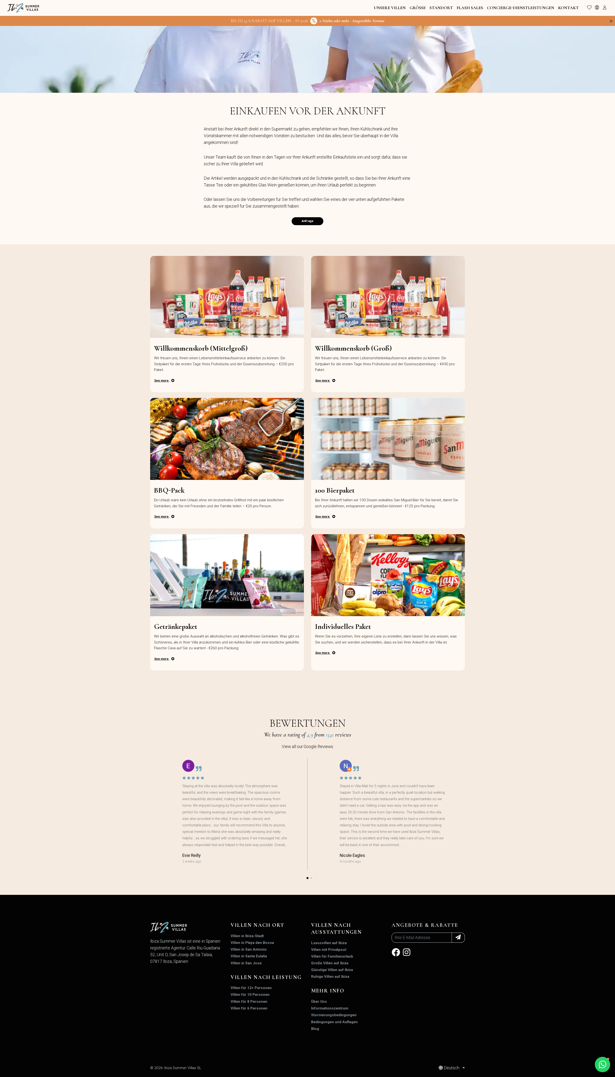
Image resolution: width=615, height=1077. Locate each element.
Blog (315, 1029)
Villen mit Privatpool (328, 949)
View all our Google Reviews (307, 746)
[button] (307, 878)
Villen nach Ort (257, 925)
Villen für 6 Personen (249, 1008)
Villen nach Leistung (266, 977)
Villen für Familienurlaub (332, 956)
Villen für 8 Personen (249, 1001)
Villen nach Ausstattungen (336, 928)
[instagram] (406, 954)
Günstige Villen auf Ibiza (332, 970)
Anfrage (307, 221)
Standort (441, 7)
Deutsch (451, 1067)
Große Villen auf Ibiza (329, 963)
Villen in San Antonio (249, 949)
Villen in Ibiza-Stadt (247, 936)
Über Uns (319, 1001)
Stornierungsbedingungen (334, 1015)
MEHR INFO (327, 991)
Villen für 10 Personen (250, 994)
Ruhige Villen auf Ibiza (330, 976)
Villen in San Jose (246, 963)
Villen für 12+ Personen (251, 988)
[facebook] (396, 954)
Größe (418, 7)
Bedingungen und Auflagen (334, 1022)
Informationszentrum (329, 1008)
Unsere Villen (390, 7)
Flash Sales (470, 7)
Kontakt (568, 7)
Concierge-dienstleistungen (520, 7)
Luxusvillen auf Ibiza (329, 943)
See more (161, 380)
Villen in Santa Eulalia (249, 956)
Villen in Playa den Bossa (252, 943)
